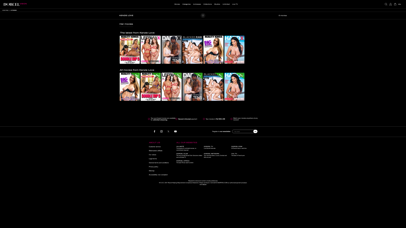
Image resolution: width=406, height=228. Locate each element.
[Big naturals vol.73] (213, 50)
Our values (152, 154)
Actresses (197, 4)
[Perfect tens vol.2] (172, 50)
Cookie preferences (212, 181)
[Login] (391, 4)
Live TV (235, 4)
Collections (207, 4)
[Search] (386, 4)
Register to (221, 131)
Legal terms (153, 158)
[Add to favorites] (203, 15)
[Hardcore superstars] (234, 50)
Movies (177, 4)
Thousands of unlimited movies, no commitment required (186, 148)
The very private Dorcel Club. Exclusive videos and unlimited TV (189, 155)
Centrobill (213, 182)
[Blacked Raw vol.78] (192, 50)
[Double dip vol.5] (130, 50)
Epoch (208, 182)
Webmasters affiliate (155, 150)
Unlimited (226, 4)
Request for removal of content (197, 181)
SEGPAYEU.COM (222, 182)
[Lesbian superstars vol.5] (151, 50)
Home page (5, 10)
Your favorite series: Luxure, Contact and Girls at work (215, 155)
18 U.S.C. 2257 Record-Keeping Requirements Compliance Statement (178, 182)
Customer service (155, 146)
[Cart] (395, 4)
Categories (186, 4)
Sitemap (151, 171)
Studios (217, 4)
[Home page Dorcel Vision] (15, 4)
